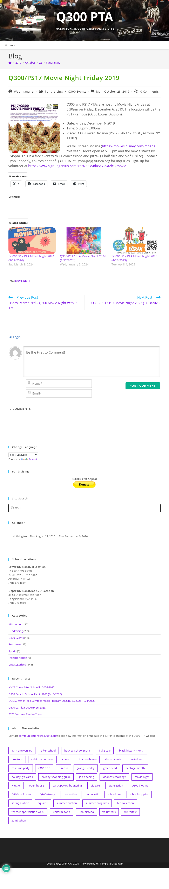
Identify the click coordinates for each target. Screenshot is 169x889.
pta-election (115, 785)
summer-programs (97, 803)
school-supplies (139, 794)
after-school (48, 750)
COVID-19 (44, 768)
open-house (36, 785)
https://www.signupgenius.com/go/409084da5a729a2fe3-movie (77, 166)
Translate (33, 459)
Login (16, 337)
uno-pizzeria (86, 812)
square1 (43, 803)
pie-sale (95, 785)
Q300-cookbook (21, 794)
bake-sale (104, 750)
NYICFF (16, 785)
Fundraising (53, 62)
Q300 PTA (84, 16)
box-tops (17, 759)
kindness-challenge (114, 777)
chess (65, 759)
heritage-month (135, 768)
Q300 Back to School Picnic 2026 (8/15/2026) (35, 694)
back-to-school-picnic (77, 750)
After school (15, 624)
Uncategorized (17, 664)
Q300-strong (47, 794)
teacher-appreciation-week (28, 812)
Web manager (24, 91)
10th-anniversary (22, 750)
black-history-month (131, 750)
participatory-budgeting (67, 785)
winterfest (130, 812)
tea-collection (125, 803)
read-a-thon (71, 794)
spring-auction (20, 803)
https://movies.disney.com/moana (128, 146)
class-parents (113, 759)
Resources (14, 644)
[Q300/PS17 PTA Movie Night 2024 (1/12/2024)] (83, 240)
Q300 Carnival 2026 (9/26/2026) (27, 707)
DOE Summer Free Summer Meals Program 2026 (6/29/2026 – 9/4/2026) (51, 701)
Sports (12, 651)
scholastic (93, 794)
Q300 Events (77, 91)
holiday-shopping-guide (55, 777)
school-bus (114, 794)
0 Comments (149, 91)
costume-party (21, 768)
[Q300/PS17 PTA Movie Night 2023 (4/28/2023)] (135, 240)
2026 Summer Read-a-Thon (25, 714)
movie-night (22, 280)
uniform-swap (61, 812)
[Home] (10, 62)
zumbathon (19, 820)
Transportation (17, 658)
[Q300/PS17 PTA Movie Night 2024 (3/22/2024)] (32, 240)
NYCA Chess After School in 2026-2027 (31, 687)
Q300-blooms (140, 785)
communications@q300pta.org (38, 736)
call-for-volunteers (42, 759)
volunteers (109, 812)
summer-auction (66, 803)
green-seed (110, 768)
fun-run (63, 768)
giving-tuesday (86, 768)
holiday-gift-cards (22, 777)
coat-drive (136, 759)
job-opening (86, 777)
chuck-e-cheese (87, 759)
